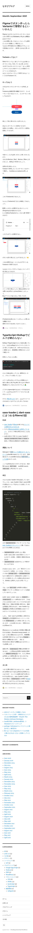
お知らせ (7, 853)
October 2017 (8, 826)
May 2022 (7, 800)
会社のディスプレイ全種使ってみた (15, 712)
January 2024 (8, 779)
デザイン (20, 328)
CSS (9, 879)
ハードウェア (8, 860)
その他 (6, 856)
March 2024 (8, 777)
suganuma (8, 405)
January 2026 (8, 760)
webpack (19, 687)
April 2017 (7, 837)
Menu (28, 6)
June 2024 (7, 770)
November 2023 (9, 784)
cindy (6, 328)
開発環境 (8, 888)
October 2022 (8, 795)
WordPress (9, 874)
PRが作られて (11, 399)
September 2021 (9, 807)
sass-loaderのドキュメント (11, 545)
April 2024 (7, 774)
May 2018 (7, 821)
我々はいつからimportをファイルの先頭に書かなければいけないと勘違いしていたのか (17, 733)
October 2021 (8, 805)
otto (6, 687)
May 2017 (7, 835)
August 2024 (8, 767)
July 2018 (7, 819)
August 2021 (8, 809)
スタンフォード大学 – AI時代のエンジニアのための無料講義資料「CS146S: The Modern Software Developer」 (17, 717)
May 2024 (7, 772)
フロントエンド (10, 877)
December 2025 (9, 763)
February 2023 (9, 793)
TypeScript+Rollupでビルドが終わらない (16, 336)
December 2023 (9, 781)
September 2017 (9, 828)
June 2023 (7, 786)
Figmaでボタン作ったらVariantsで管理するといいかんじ (16, 26)
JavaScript (11, 884)
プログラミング (9, 865)
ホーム (5, 899)
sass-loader (8, 424)
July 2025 (7, 765)
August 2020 (8, 816)
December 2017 (9, 823)
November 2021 (9, 802)
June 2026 (7, 758)
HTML (10, 881)
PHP (7, 872)
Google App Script (12, 867)
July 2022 (7, 798)
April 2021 (7, 814)
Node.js (8, 870)
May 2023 (7, 788)
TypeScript (24, 405)
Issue (28, 679)
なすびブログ (9, 6)
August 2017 (8, 830)
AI (5, 851)
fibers (15, 424)
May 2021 (7, 812)
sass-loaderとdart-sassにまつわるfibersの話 (16, 414)
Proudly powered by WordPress (19, 930)
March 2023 (8, 791)
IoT (7, 863)
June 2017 (7, 833)
